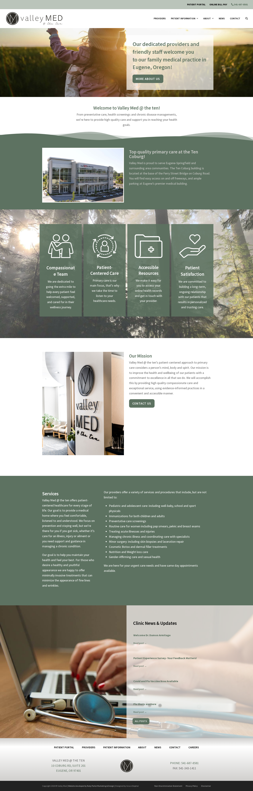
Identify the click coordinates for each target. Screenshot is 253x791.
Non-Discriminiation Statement (168, 786)
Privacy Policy (192, 786)
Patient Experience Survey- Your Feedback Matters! (165, 658)
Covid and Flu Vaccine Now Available (155, 681)
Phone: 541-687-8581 (184, 763)
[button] (246, 18)
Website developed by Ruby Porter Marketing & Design (91, 786)
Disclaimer (206, 786)
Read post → (140, 643)
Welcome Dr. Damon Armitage (152, 635)
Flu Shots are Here (144, 704)
